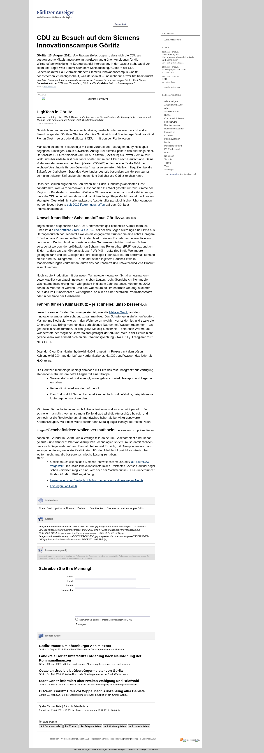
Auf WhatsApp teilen (115, 726)
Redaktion (54, 739)
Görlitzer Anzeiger (55, 12)
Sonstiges (169, 170)
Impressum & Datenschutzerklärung (107, 739)
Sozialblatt (153, 749)
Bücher (167, 115)
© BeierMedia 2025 (148, 739)
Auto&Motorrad (171, 112)
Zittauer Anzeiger (99, 749)
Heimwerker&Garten (174, 129)
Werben (64, 739)
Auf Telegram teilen (91, 726)
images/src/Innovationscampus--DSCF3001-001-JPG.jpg (77, 539)
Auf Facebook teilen (50, 726)
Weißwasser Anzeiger (137, 749)
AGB (87, 739)
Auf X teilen (71, 726)
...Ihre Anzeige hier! (172, 40)
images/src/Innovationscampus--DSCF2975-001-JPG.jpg (94, 533)
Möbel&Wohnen (172, 139)
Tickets (167, 163)
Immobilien (169, 132)
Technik (168, 159)
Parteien (81, 508)
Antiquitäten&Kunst (173, 105)
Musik (167, 142)
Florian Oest (45, 508)
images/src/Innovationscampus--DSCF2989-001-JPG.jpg (68, 536)
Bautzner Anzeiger (117, 749)
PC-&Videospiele (172, 149)
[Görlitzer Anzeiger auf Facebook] (189, 740)
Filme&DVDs (170, 122)
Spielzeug (169, 156)
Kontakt (80, 739)
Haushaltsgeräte (172, 125)
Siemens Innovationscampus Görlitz (126, 508)
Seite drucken (49, 721)
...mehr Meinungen (172, 87)
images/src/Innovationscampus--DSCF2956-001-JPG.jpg (68, 526)
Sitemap (134, 739)
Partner (72, 739)
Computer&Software (174, 118)
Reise (167, 153)
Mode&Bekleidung (173, 146)
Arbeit (167, 108)
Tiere (166, 166)
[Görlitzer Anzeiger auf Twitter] (197, 740)
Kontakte (168, 135)
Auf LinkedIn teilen (139, 726)
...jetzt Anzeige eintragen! (180, 174)
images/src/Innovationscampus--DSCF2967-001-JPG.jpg (77, 529)
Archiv (127, 739)
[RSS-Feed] (181, 740)
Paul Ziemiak (96, 508)
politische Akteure (64, 508)
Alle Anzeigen (171, 101)
